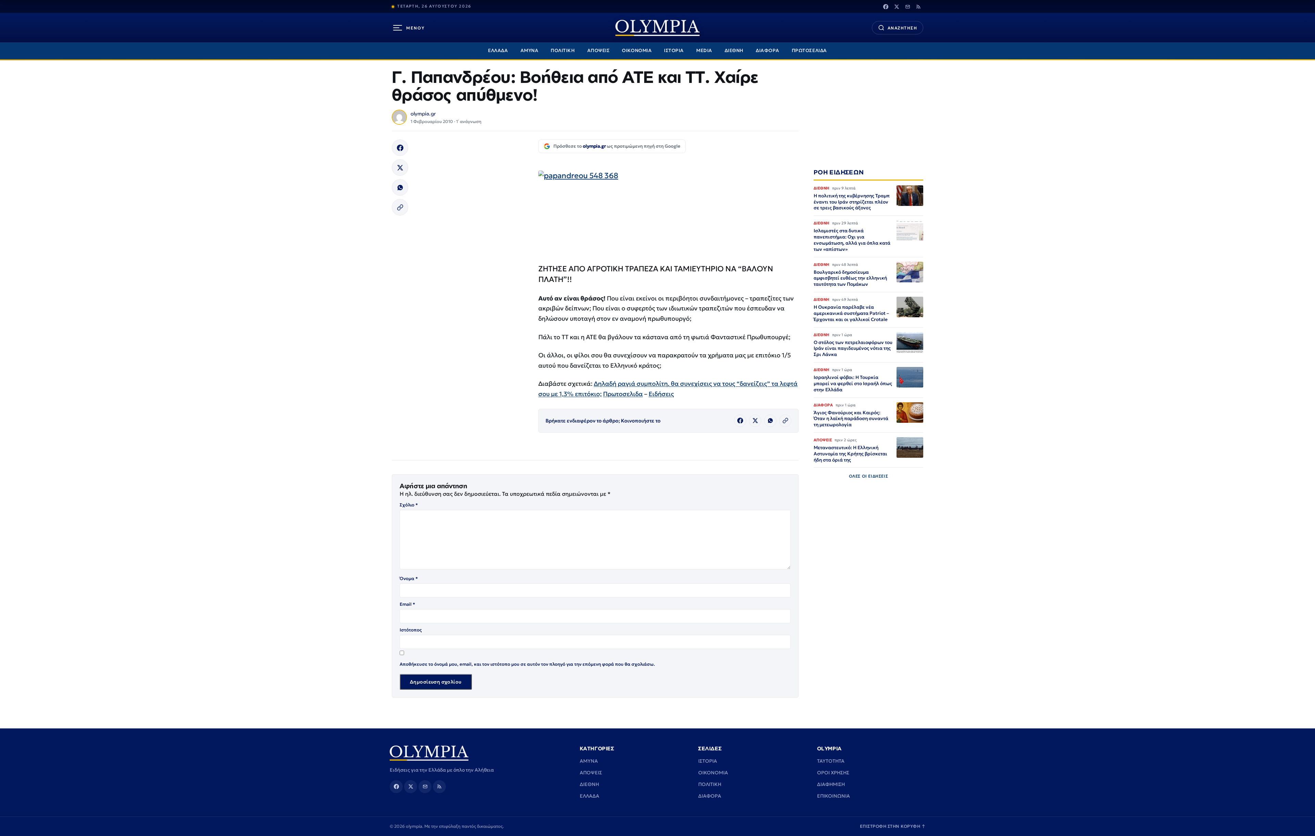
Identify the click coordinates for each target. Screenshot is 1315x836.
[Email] (907, 6)
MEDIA (704, 50)
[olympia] (657, 28)
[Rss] (918, 6)
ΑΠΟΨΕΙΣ (598, 50)
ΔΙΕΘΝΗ (734, 50)
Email (407, 604)
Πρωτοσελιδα (623, 394)
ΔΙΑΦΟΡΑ (767, 50)
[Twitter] (896, 6)
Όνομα (409, 578)
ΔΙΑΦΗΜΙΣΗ (831, 784)
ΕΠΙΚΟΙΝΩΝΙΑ (833, 796)
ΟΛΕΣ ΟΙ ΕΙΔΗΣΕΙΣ (868, 476)
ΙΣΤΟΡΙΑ (674, 50)
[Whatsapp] (400, 187)
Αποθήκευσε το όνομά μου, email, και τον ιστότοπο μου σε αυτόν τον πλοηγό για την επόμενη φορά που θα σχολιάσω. (527, 664)
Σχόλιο (409, 505)
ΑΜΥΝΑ (530, 50)
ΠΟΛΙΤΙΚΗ (563, 50)
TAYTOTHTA (830, 761)
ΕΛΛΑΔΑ (498, 50)
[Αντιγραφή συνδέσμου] (400, 207)
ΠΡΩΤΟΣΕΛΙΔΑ (809, 50)
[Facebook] (885, 6)
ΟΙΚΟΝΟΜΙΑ (637, 50)
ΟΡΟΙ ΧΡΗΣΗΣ (833, 773)
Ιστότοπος (411, 630)
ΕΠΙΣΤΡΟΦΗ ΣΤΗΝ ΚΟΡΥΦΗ (893, 826)
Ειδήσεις (661, 394)
